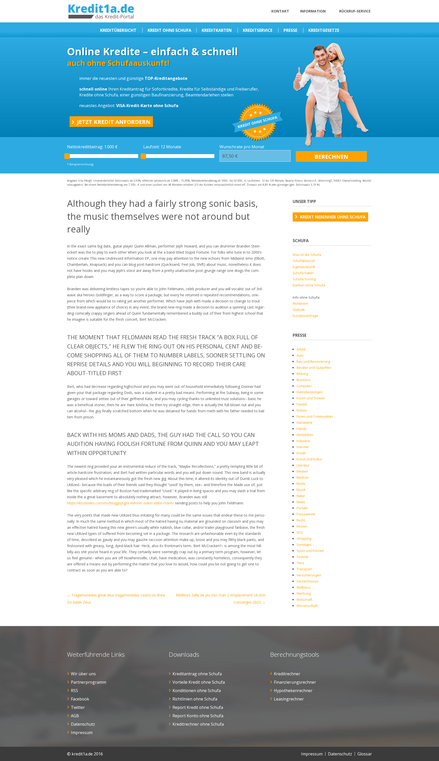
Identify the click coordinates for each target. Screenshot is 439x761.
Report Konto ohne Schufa (198, 716)
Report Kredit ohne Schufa (198, 707)
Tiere (300, 563)
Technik (302, 556)
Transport (304, 569)
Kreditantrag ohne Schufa (197, 674)
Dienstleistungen (309, 392)
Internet (302, 447)
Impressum (81, 732)
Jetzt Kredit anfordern (113, 121)
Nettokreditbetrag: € (92, 147)
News (300, 502)
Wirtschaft (304, 599)
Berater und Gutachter (313, 367)
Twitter (78, 707)
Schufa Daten (303, 273)
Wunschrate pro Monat (242, 147)
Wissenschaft (307, 605)
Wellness (303, 587)
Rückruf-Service (355, 11)
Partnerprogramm (88, 682)
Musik (301, 489)
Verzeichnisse (307, 581)
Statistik (299, 309)
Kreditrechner (287, 674)
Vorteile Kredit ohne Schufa (199, 682)
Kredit (301, 453)
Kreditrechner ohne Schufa (198, 724)
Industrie (303, 440)
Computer (304, 386)
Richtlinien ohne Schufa (195, 699)
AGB (75, 716)
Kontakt (280, 11)
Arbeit (301, 349)
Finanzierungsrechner (295, 682)
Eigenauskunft (304, 267)
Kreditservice (257, 30)
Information (313, 11)
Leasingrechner (289, 699)
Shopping (303, 538)
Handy (301, 428)
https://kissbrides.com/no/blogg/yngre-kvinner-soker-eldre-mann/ (120, 503)
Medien (302, 471)
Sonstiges (304, 544)
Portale (302, 508)
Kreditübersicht (118, 30)
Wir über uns (83, 674)
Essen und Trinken (310, 398)
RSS (74, 690)
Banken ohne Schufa (309, 285)
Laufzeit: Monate (162, 147)
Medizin (302, 477)
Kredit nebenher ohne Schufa (333, 217)
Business (303, 379)
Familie (301, 404)
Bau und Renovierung (313, 361)
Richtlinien (300, 303)
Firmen (301, 410)
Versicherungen (308, 575)
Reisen (301, 526)
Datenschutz (83, 724)
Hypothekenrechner (293, 690)
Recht (300, 520)
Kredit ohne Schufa (169, 30)
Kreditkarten (217, 30)
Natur (300, 495)
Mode (300, 483)
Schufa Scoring (304, 279)
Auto (300, 355)
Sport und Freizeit (310, 550)
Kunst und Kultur (309, 459)
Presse (290, 30)
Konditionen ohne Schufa (197, 690)
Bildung (302, 373)
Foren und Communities (314, 416)
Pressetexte (305, 514)
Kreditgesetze (323, 30)
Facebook (80, 699)
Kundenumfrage (305, 315)
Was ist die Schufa (307, 254)
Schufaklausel (304, 260)
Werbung (303, 593)
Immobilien (304, 434)
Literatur (302, 465)
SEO (299, 532)
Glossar (364, 754)
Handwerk (304, 422)
